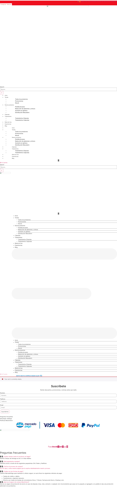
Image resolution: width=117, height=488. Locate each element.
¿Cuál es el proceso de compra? (13, 466)
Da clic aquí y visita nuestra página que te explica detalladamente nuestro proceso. (25, 468)
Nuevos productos (9, 105)
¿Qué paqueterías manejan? (11, 461)
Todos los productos (21, 99)
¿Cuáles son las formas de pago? (13, 471)
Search (2, 86)
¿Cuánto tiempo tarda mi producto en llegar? (17, 456)
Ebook (17, 103)
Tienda (6, 97)
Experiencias (8, 124)
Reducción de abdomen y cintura (25, 108)
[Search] (1, 92)
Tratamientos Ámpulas (22, 118)
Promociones (19, 101)
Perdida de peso (20, 107)
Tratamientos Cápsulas (22, 120)
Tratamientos (8, 116)
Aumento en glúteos (21, 110)
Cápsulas (7, 114)
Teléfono (2, 399)
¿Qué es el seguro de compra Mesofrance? (16, 482)
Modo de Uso (8, 122)
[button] (64, 293)
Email (1, 405)
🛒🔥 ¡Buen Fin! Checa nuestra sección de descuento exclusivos (97, 1)
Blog (6, 126)
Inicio (6, 95)
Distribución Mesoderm (22, 112)
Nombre (2, 393)
